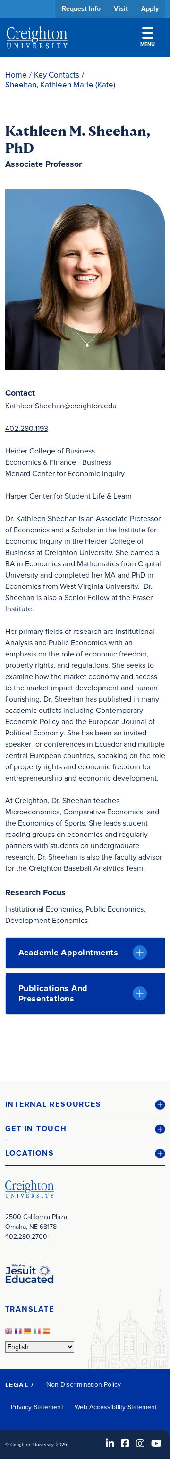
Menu (147, 44)
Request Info (81, 9)
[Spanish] (47, 1334)
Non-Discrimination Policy (83, 1385)
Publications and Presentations (53, 993)
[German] (29, 1334)
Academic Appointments (68, 952)
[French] (19, 1334)
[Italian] (38, 1334)
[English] (10, 1334)
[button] (85, 1105)
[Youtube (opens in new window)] (156, 1444)
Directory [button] (77, 287)
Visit (121, 9)
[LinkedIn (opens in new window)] (110, 1444)
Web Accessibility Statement (116, 1407)
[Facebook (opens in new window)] (125, 1444)
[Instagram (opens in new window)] (140, 1444)
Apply (150, 9)
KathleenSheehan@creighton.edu (61, 405)
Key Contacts (56, 75)
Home (16, 75)
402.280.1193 (26, 428)
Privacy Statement (37, 1407)
